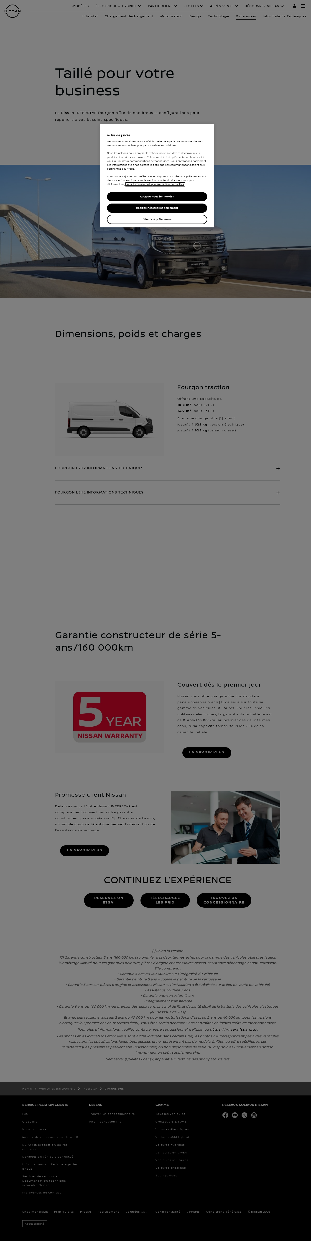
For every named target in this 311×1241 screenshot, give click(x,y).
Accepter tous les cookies (157, 196)
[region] (157, 175)
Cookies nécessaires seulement (157, 207)
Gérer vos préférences (157, 219)
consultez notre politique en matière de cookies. (155, 184)
